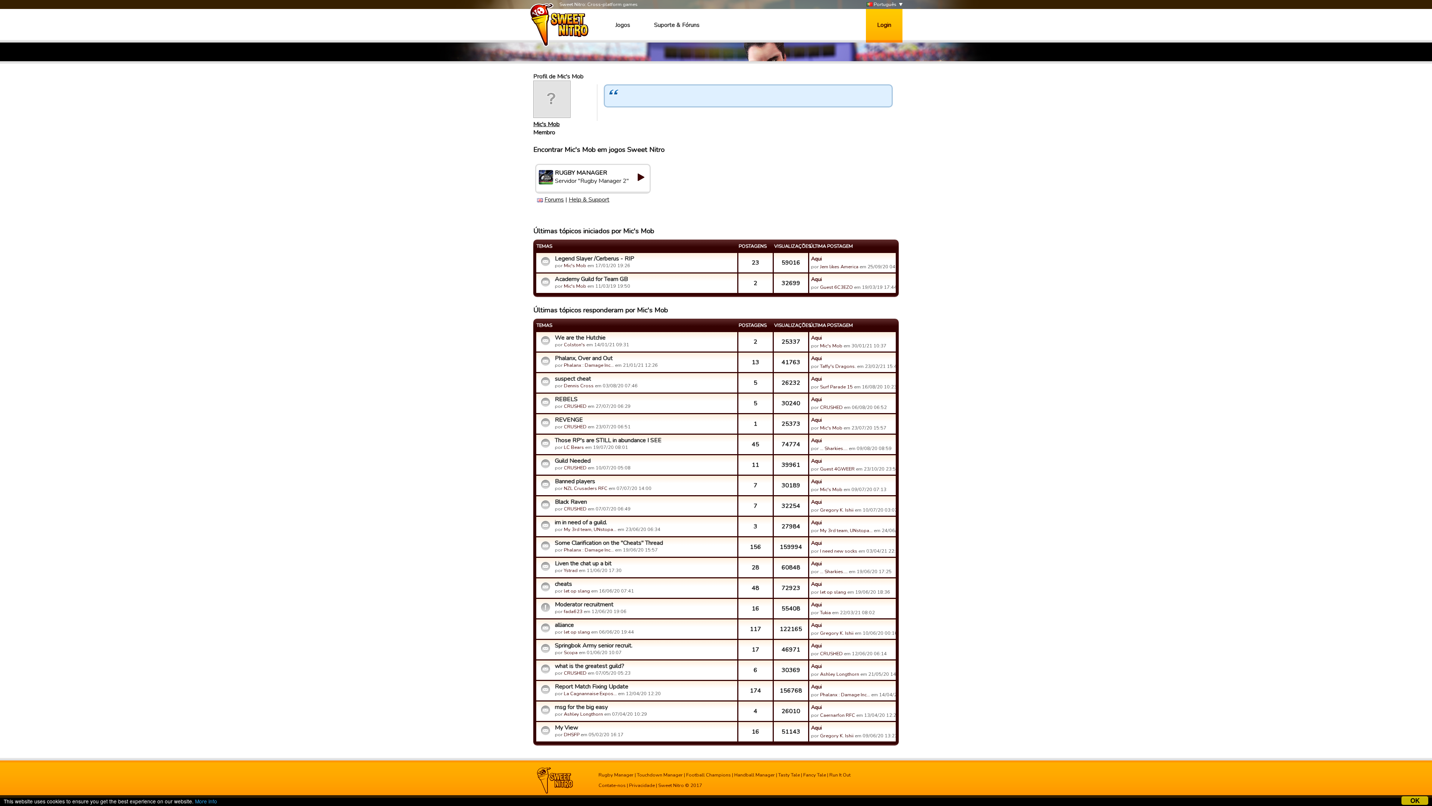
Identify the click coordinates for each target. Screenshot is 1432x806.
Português (884, 4)
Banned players (575, 481)
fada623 (573, 611)
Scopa (571, 652)
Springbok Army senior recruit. (593, 645)
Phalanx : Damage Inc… (589, 365)
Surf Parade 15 (836, 387)
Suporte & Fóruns (677, 25)
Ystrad (571, 570)
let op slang (577, 591)
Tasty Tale (789, 775)
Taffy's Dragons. (838, 366)
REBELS (566, 399)
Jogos (622, 25)
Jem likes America (839, 266)
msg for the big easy (581, 707)
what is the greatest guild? (589, 666)
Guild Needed (573, 460)
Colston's (574, 344)
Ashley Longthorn (839, 674)
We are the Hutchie (580, 337)
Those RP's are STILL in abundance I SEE (608, 440)
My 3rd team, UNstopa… (590, 529)
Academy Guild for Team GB (591, 279)
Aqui (816, 258)
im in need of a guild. (581, 522)
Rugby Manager (616, 775)
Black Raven (571, 501)
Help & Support (589, 200)
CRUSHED (575, 406)
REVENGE (569, 419)
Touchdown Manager (660, 775)
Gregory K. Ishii (837, 510)
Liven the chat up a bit (583, 563)
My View (566, 727)
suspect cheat (573, 378)
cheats (563, 584)
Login (884, 25)
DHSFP (572, 734)
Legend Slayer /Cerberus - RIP (594, 258)
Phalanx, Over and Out (584, 358)
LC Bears (574, 447)
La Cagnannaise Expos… (590, 693)
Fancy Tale (814, 775)
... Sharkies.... (834, 448)
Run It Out (840, 775)
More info (206, 801)
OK (1415, 800)
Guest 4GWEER (837, 469)
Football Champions (708, 775)
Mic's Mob (546, 124)
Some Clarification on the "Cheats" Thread (609, 543)
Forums (554, 200)
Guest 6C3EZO (836, 287)
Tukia (825, 612)
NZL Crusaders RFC (585, 488)
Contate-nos (612, 785)
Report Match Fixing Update (591, 686)
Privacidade (642, 785)
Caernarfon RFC (837, 715)
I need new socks (838, 551)
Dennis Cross (579, 385)
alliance (564, 625)
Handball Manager (754, 775)
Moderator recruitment (584, 604)
